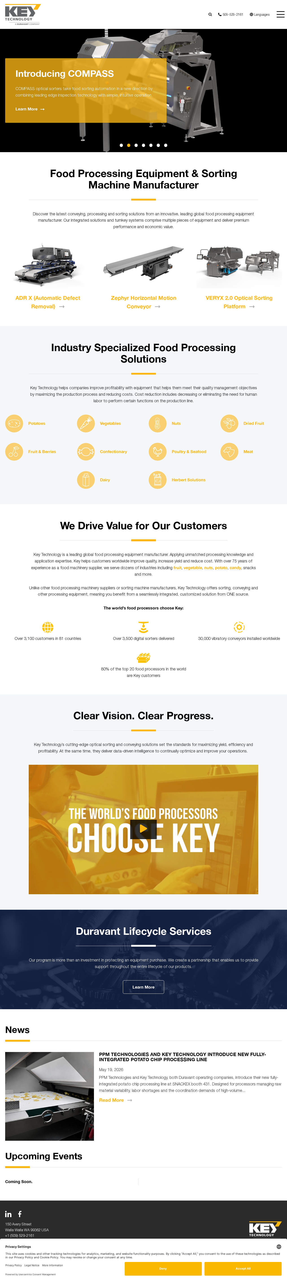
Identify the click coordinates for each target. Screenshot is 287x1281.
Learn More (143, 987)
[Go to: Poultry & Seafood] (158, 452)
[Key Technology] (23, 14)
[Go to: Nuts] (158, 423)
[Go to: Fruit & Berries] (14, 452)
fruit (177, 567)
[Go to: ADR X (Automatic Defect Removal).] (48, 264)
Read (111, 1100)
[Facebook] (20, 1214)
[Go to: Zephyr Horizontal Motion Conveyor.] (143, 264)
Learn (26, 108)
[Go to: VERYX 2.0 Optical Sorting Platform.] (239, 264)
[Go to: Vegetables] (86, 423)
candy (235, 567)
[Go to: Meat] (229, 452)
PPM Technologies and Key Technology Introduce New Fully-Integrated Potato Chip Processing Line (182, 1057)
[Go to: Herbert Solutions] (158, 480)
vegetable (193, 567)
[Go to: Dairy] (86, 480)
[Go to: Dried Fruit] (229, 423)
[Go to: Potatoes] (14, 423)
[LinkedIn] (8, 1214)
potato (221, 567)
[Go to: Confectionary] (86, 452)
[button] (121, 145)
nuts (208, 567)
